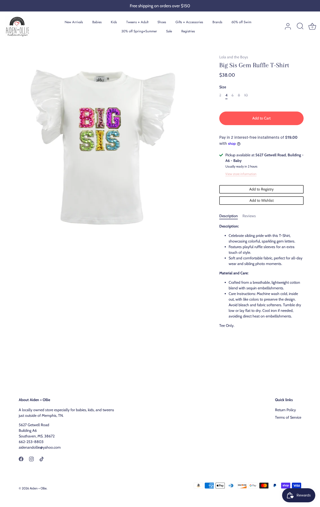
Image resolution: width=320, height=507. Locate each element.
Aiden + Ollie (38, 488)
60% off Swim (241, 22)
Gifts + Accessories (189, 22)
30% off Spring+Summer (139, 31)
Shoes (161, 22)
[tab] (230, 216)
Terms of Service (288, 417)
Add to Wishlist (261, 200)
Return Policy (285, 410)
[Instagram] (31, 458)
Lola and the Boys (233, 57)
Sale (169, 31)
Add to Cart (261, 118)
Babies (97, 22)
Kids (114, 22)
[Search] (300, 26)
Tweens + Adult (137, 22)
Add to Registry (261, 189)
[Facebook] (21, 458)
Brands (217, 22)
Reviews (249, 216)
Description (228, 216)
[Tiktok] (41, 458)
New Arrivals (74, 22)
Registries (188, 31)
